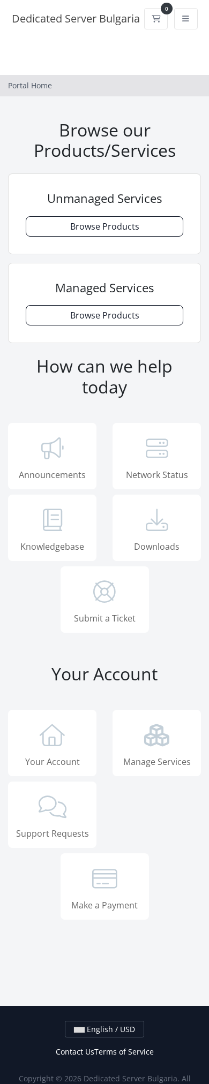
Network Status (157, 475)
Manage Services (157, 762)
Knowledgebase (52, 546)
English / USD (110, 1029)
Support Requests (52, 833)
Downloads (157, 546)
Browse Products (104, 226)
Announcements (52, 475)
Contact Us (75, 1052)
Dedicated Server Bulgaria (76, 18)
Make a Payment (104, 905)
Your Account (52, 762)
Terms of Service (124, 1052)
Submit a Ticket (105, 618)
